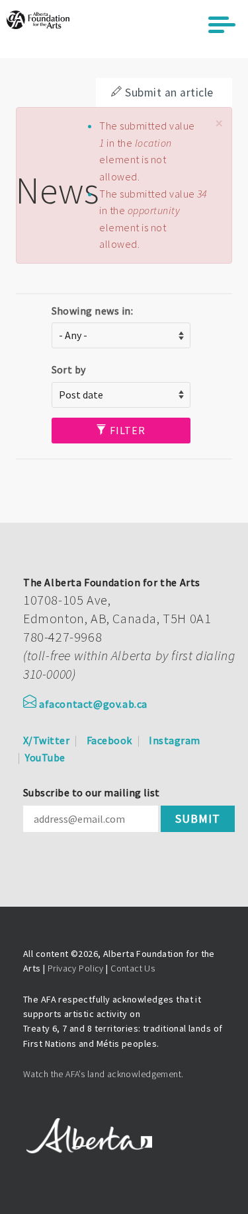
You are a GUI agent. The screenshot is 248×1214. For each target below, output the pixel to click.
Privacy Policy (76, 968)
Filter (126, 430)
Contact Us (132, 968)
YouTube (45, 757)
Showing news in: (93, 310)
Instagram (174, 740)
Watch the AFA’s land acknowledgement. (103, 1074)
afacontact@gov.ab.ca (93, 703)
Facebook (109, 740)
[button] (219, 123)
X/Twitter (46, 740)
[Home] (38, 20)
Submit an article (169, 92)
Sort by (69, 369)
